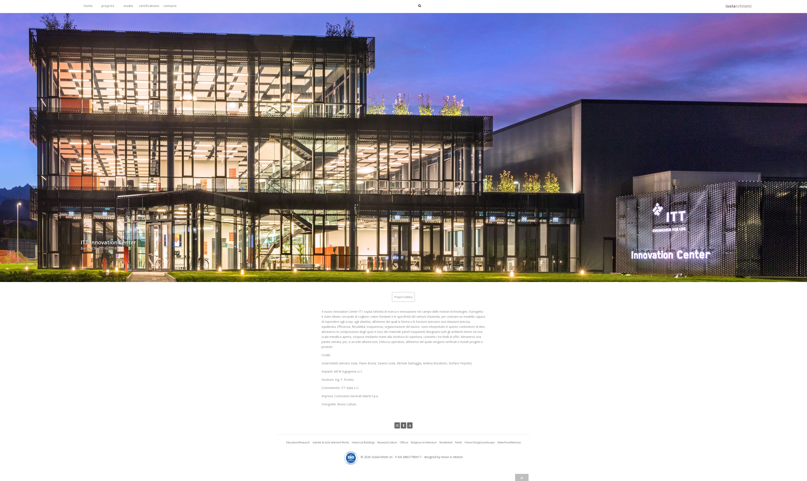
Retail (458, 442)
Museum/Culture (387, 442)
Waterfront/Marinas (509, 442)
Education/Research (298, 442)
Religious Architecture (424, 442)
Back (655, 253)
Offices (404, 442)
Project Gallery (403, 297)
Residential (445, 442)
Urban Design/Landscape (479, 442)
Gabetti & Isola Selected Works (331, 442)
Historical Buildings (363, 442)
